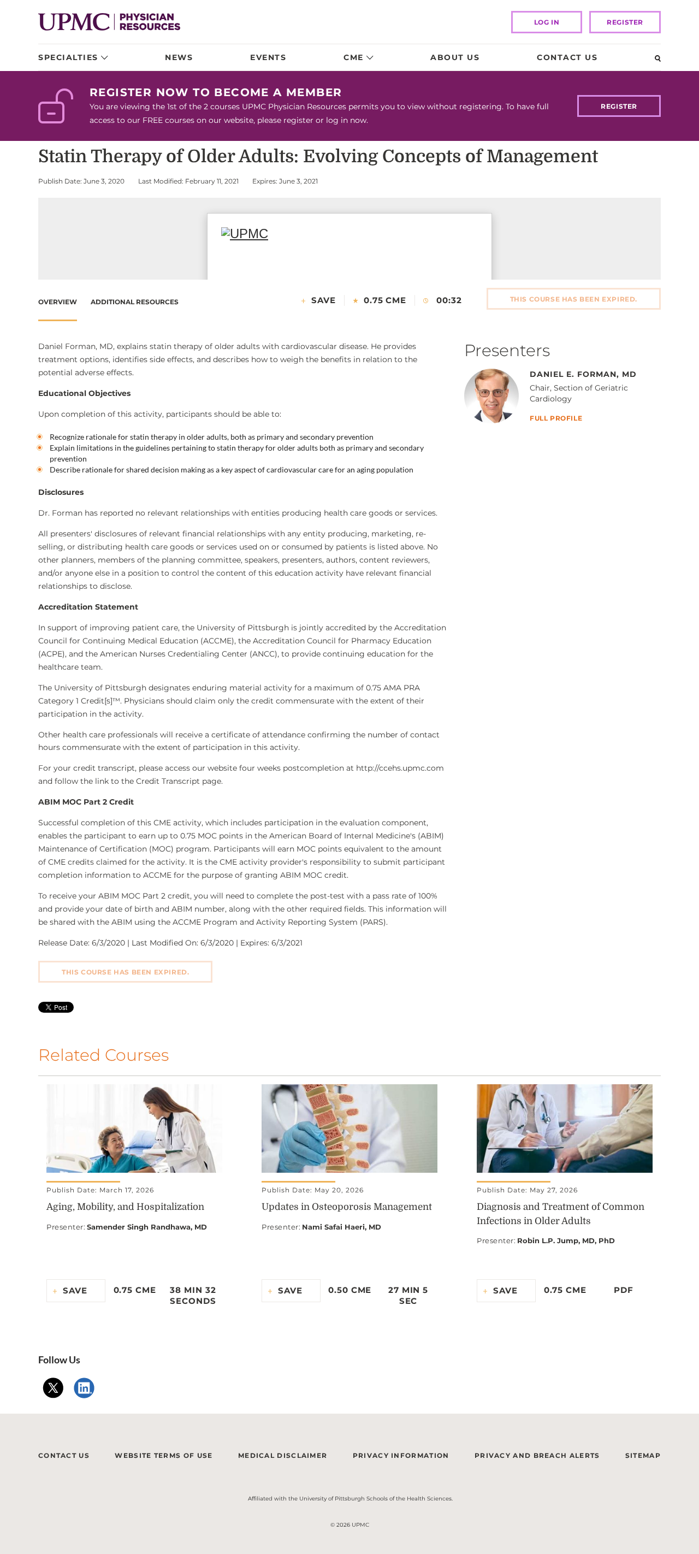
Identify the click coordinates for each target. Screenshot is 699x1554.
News (179, 57)
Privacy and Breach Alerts (537, 1455)
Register (625, 22)
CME (353, 57)
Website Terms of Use (163, 1455)
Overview (57, 302)
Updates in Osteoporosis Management (347, 1207)
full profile (556, 418)
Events (268, 57)
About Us (454, 57)
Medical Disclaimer (282, 1455)
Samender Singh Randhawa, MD (147, 1226)
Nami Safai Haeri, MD (341, 1226)
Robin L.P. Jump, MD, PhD (566, 1240)
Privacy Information (401, 1455)
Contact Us (567, 57)
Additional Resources (135, 302)
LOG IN (547, 22)
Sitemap (643, 1455)
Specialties (68, 57)
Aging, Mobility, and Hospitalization (125, 1207)
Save (323, 300)
